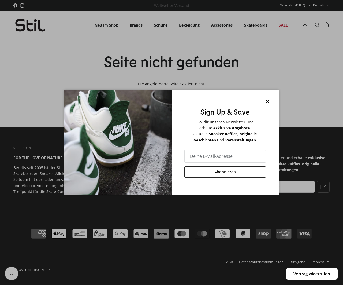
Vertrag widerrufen (311, 273)
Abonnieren (225, 171)
